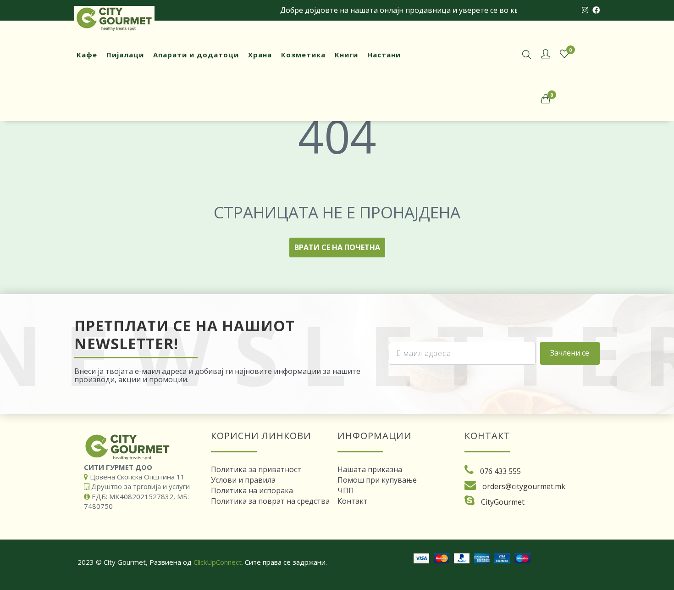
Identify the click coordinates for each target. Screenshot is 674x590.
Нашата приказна (369, 469)
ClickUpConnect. (218, 562)
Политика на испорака (252, 490)
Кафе (87, 54)
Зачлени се (569, 353)
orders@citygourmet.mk (523, 486)
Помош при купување (377, 480)
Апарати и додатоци (196, 54)
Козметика (303, 54)
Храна (260, 54)
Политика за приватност (256, 469)
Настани (384, 54)
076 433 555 (500, 471)
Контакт (352, 501)
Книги (346, 54)
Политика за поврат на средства (270, 501)
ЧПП (345, 490)
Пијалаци (125, 54)
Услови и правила (243, 480)
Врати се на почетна (337, 247)
